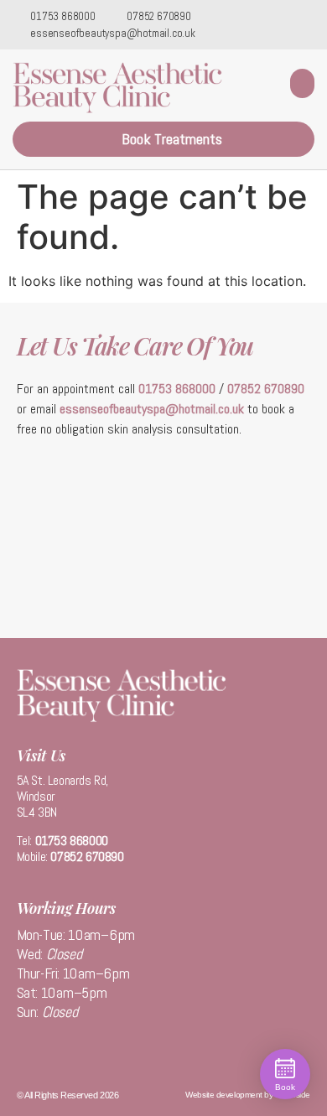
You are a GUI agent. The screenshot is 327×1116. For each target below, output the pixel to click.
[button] (302, 83)
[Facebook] (285, 25)
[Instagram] (309, 25)
